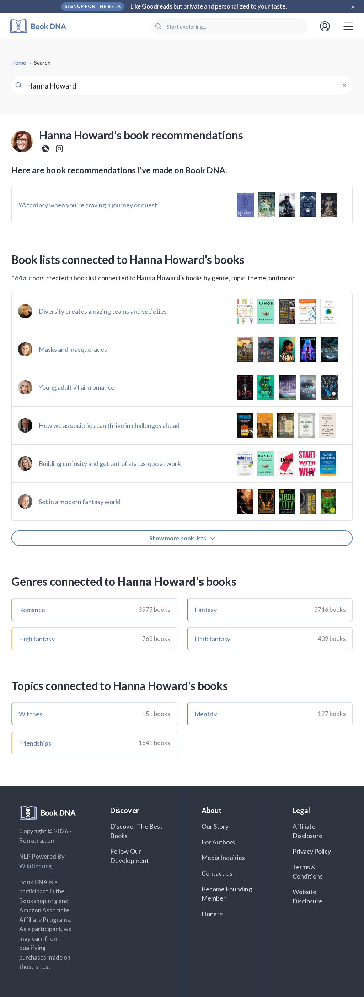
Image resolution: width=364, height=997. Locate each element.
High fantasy (37, 639)
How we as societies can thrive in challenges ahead (109, 425)
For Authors (218, 842)
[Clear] (344, 85)
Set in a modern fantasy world (80, 501)
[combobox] (229, 26)
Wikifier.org (35, 866)
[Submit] (159, 26)
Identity (205, 714)
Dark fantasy (212, 639)
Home (18, 62)
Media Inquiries (223, 857)
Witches (30, 714)
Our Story (215, 826)
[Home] (43, 26)
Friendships (35, 743)
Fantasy (205, 610)
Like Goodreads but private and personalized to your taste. (208, 6)
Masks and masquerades (73, 349)
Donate (212, 914)
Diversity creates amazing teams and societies (103, 311)
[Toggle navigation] (348, 26)
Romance (32, 610)
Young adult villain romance (76, 387)
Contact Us (217, 873)
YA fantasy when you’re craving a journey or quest (87, 205)
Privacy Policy (312, 851)
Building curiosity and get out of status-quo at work (110, 463)
